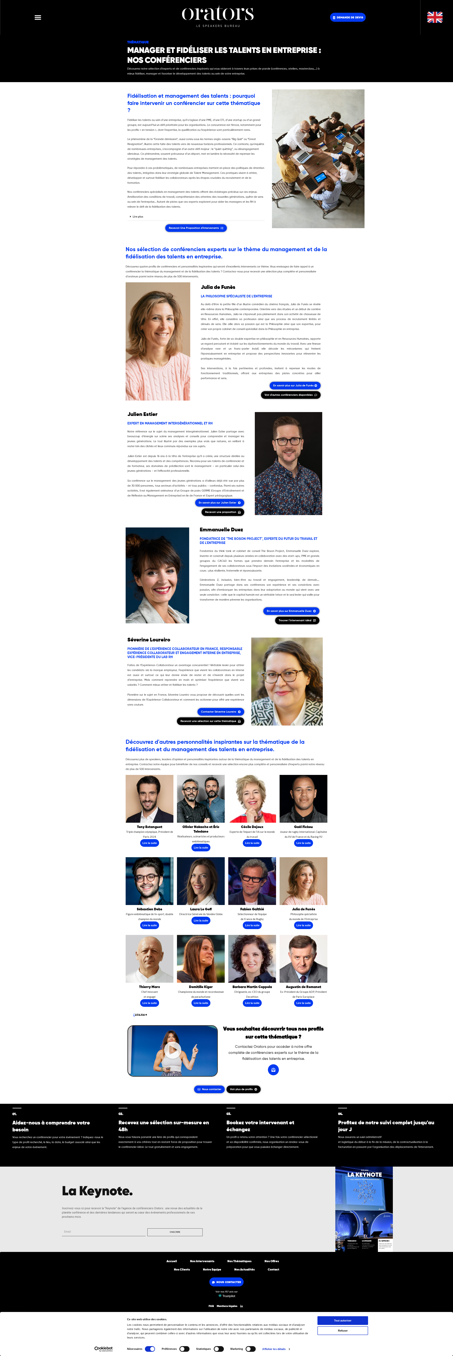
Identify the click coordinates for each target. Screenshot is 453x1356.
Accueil (172, 1261)
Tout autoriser (342, 1320)
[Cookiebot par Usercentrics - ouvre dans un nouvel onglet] (103, 1349)
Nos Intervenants (202, 1261)
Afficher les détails (274, 1349)
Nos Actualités (244, 1269)
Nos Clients (182, 1269)
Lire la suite (149, 842)
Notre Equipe (212, 1269)
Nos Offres (272, 1261)
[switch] (184, 1349)
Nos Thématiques (239, 1261)
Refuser (343, 1330)
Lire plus (138, 216)
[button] (38, 17)
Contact (273, 1269)
